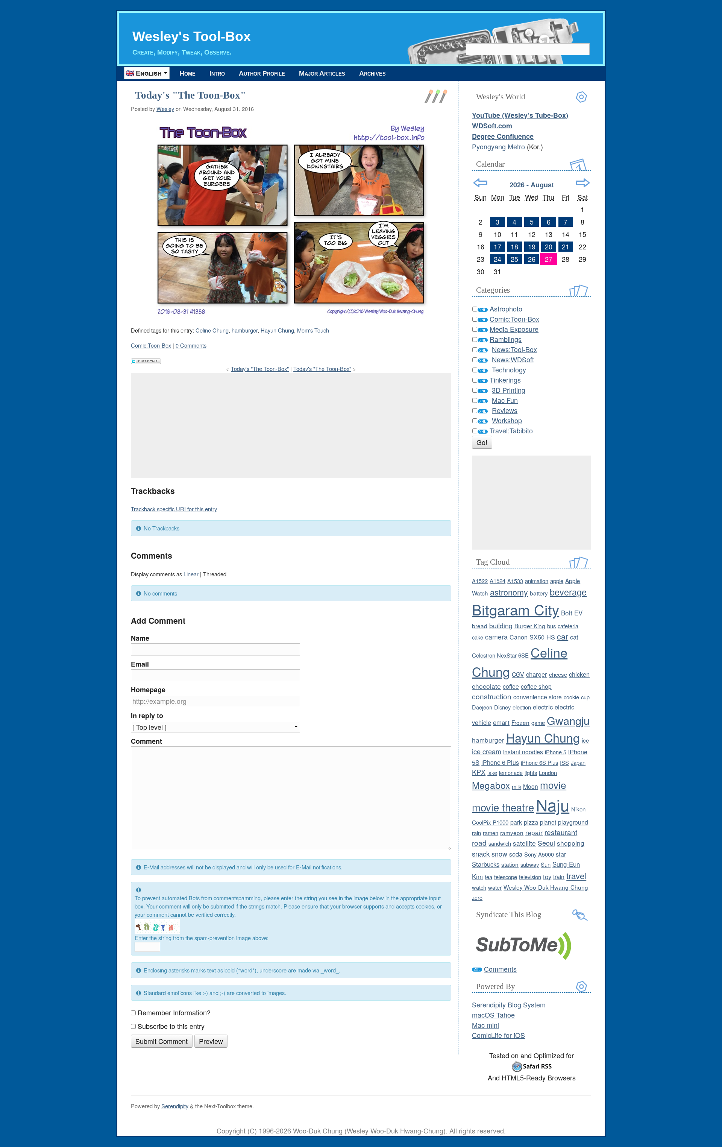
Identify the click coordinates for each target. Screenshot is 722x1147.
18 (514, 246)
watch (479, 887)
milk (516, 786)
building (501, 625)
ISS (564, 762)
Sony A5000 (539, 854)
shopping (570, 843)
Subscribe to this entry (171, 1026)
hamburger (245, 330)
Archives (372, 73)
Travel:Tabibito (511, 430)
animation (536, 581)
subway (529, 864)
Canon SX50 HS (532, 636)
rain (476, 833)
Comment (146, 741)
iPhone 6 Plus (500, 762)
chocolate (486, 686)
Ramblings (506, 339)
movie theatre (503, 807)
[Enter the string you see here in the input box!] (157, 926)
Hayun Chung (277, 330)
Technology (509, 369)
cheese (558, 674)
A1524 (497, 581)
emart (501, 722)
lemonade (511, 772)
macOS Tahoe (493, 1014)
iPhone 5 (555, 752)
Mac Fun (505, 400)
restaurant (561, 832)
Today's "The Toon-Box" (190, 95)
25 (514, 259)
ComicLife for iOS (498, 1035)
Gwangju (568, 720)
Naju (552, 804)
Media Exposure (514, 329)
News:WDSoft (513, 359)
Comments (500, 969)
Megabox (491, 785)
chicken (579, 674)
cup (585, 697)
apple (556, 581)
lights (531, 772)
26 (531, 259)
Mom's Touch (313, 330)
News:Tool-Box (514, 349)
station (510, 864)
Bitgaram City (515, 609)
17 (497, 246)
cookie (571, 697)
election (522, 707)
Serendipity (174, 1106)
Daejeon (482, 707)
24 (497, 259)
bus (551, 626)
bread (479, 625)
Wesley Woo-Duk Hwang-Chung (546, 887)
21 (565, 246)
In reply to (147, 715)
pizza (531, 821)
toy (547, 876)
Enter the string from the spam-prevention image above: (201, 938)
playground (573, 822)
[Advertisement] (291, 425)
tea (488, 877)
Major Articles (322, 73)
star (561, 853)
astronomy (509, 592)
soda (515, 853)
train (558, 876)
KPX (478, 772)
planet (548, 822)
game (538, 722)
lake (492, 772)
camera (496, 636)
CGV (518, 674)
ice (585, 740)
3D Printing (508, 390)
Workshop (507, 420)
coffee (511, 686)
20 (548, 246)
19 (531, 246)
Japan (578, 762)
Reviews (504, 410)
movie (553, 785)
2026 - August (532, 185)
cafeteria (568, 626)
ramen (490, 833)
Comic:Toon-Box (151, 345)
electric (543, 706)
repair (534, 832)
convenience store (537, 697)
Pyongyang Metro (498, 146)
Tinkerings (505, 379)
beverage (568, 591)
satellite (524, 843)
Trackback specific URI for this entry (174, 509)
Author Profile (262, 73)
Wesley (165, 108)
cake (477, 637)
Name (140, 638)
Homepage (148, 689)
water (495, 887)
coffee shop (536, 686)
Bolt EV (571, 612)
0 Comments (191, 345)
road (479, 842)
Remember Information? (174, 1012)
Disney (502, 707)
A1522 (480, 581)
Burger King (529, 625)
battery (539, 593)
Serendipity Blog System (509, 1004)
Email (140, 664)
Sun (546, 864)
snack (481, 853)
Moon (530, 786)
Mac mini (485, 1025)
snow (499, 853)
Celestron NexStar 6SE (500, 655)
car (562, 636)
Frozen (520, 722)
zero (477, 897)
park (516, 822)
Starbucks (485, 864)
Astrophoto (506, 308)
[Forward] (583, 182)
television (530, 877)
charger (536, 674)
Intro (217, 73)
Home (187, 73)
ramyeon (511, 832)
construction (491, 696)
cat (574, 636)
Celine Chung (212, 330)
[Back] (480, 182)
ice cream (486, 751)
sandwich (499, 843)
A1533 (515, 581)
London (548, 772)
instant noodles (523, 751)
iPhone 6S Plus (539, 762)
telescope (505, 877)
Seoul (546, 843)
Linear (191, 574)
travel (576, 875)
